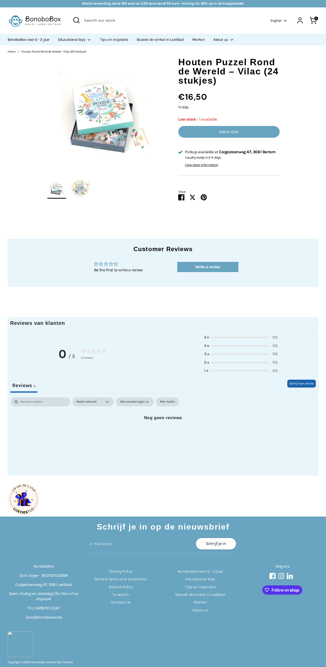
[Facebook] (272, 576)
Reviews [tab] (23, 385)
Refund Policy (120, 586)
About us (221, 39)
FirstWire (67, 662)
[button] (241, 337)
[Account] (300, 20)
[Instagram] (281, 576)
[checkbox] (167, 401)
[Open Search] (76, 20)
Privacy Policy (120, 571)
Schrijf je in (216, 543)
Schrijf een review (301, 383)
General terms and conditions (120, 578)
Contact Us (120, 602)
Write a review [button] (207, 266)
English (276, 20)
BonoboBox (38, 662)
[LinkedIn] (290, 576)
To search (120, 594)
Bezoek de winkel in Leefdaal (160, 39)
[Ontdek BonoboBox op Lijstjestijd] (24, 513)
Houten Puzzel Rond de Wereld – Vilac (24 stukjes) (53, 51)
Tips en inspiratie (114, 39)
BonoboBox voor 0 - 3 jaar (28, 39)
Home (11, 51)
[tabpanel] (163, 435)
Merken (198, 39)
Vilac (185, 107)
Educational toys (72, 39)
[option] (105, 118)
